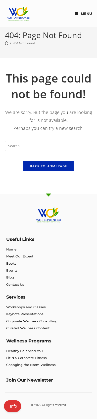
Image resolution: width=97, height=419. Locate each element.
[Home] (6, 43)
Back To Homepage (48, 166)
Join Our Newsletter (29, 380)
